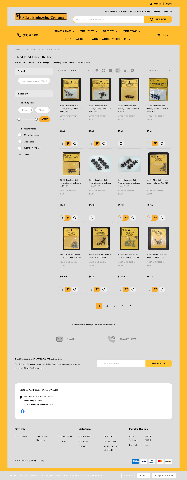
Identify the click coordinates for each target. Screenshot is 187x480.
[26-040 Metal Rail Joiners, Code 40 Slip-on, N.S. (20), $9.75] (158, 163)
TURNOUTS (87, 31)
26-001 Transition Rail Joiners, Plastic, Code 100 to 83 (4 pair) (71, 109)
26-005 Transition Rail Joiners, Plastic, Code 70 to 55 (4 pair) (70, 183)
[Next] (130, 306)
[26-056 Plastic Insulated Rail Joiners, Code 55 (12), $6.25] (100, 238)
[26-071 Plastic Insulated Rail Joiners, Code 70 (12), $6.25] (158, 238)
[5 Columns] (125, 70)
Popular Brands (28, 129)
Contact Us (167, 11)
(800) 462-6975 (36, 400)
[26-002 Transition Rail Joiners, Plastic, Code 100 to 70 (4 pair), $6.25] (100, 89)
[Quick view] (75, 143)
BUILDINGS (130, 31)
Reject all (143, 475)
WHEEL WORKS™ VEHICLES (109, 39)
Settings (128, 475)
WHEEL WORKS (32, 148)
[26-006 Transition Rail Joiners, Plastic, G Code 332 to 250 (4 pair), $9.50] (100, 163)
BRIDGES (108, 31)
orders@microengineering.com (42, 404)
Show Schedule (110, 11)
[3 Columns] (110, 70)
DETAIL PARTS (74, 39)
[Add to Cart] (68, 143)
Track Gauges (43, 62)
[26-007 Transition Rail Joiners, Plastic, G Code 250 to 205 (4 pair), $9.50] (129, 163)
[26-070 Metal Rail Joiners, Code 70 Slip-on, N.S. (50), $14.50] (129, 238)
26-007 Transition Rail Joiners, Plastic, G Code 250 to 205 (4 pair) (129, 183)
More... (147, 445)
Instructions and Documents (131, 11)
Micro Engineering (32, 135)
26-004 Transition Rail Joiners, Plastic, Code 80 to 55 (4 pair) (157, 109)
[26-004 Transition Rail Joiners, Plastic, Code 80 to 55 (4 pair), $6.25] (158, 89)
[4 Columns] (118, 70)
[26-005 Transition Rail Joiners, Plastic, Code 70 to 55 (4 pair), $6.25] (71, 163)
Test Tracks (29, 142)
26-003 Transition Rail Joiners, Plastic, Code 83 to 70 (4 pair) (128, 109)
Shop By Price (27, 103)
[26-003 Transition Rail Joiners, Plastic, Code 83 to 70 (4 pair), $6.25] (129, 89)
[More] (73, 31)
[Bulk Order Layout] (132, 70)
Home (17, 50)
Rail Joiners (20, 62)
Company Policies (152, 11)
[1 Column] (96, 70)
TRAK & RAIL (63, 31)
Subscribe (159, 363)
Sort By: (62, 70)
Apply (44, 119)
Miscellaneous (84, 62)
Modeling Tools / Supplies (63, 62)
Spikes (31, 62)
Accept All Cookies (163, 475)
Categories (85, 428)
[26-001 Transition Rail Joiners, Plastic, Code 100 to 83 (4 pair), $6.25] (71, 89)
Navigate (20, 428)
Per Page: (154, 70)
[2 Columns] (103, 70)
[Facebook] (22, 411)
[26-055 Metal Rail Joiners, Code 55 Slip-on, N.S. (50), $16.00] (71, 238)
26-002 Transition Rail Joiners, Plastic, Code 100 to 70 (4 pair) (100, 109)
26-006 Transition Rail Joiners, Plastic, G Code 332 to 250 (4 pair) (100, 183)
